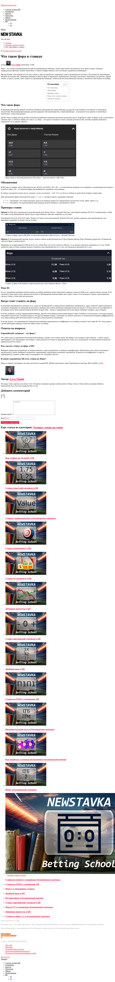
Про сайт (8, 945)
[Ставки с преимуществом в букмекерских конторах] (59, 503)
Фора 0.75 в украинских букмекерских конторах (29, 907)
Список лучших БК (12, 9)
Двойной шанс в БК (15, 669)
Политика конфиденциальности (17, 951)
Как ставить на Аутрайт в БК (19, 458)
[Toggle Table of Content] (64, 84)
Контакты (9, 947)
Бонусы (8, 13)
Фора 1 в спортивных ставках (20, 889)
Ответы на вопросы (54, 99)
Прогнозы (9, 16)
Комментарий (7, 414)
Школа (8, 18)
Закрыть (4, 959)
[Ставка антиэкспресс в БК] (59, 533)
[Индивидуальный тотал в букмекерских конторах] (59, 714)
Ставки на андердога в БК (18, 578)
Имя (2, 418)
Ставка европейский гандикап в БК (23, 639)
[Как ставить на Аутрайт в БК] (59, 443)
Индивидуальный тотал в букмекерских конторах (30, 729)
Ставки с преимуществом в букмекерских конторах (30, 518)
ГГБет (101, 363)
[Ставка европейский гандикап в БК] (59, 624)
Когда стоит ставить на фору (57, 96)
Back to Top (5, 957)
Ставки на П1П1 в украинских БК (22, 699)
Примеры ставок (53, 93)
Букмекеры (9, 11)
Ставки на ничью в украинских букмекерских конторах (33, 880)
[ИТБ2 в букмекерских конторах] (59, 774)
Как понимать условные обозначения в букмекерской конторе (35, 759)
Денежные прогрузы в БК (18, 609)
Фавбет (31, 239)
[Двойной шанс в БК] (59, 654)
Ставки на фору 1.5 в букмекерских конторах (27, 916)
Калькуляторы (10, 20)
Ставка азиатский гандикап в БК (21, 488)
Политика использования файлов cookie (20, 953)
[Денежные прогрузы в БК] (59, 593)
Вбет (16, 212)
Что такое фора (52, 88)
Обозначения (51, 90)
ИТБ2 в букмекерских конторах (21, 790)
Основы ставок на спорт (48, 427)
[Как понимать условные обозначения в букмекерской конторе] (59, 744)
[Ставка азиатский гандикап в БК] (59, 473)
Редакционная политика (14, 949)
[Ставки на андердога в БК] (59, 563)
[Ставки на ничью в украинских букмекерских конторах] (59, 833)
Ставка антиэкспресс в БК (18, 548)
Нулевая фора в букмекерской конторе (24, 898)
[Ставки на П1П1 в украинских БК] (59, 684)
